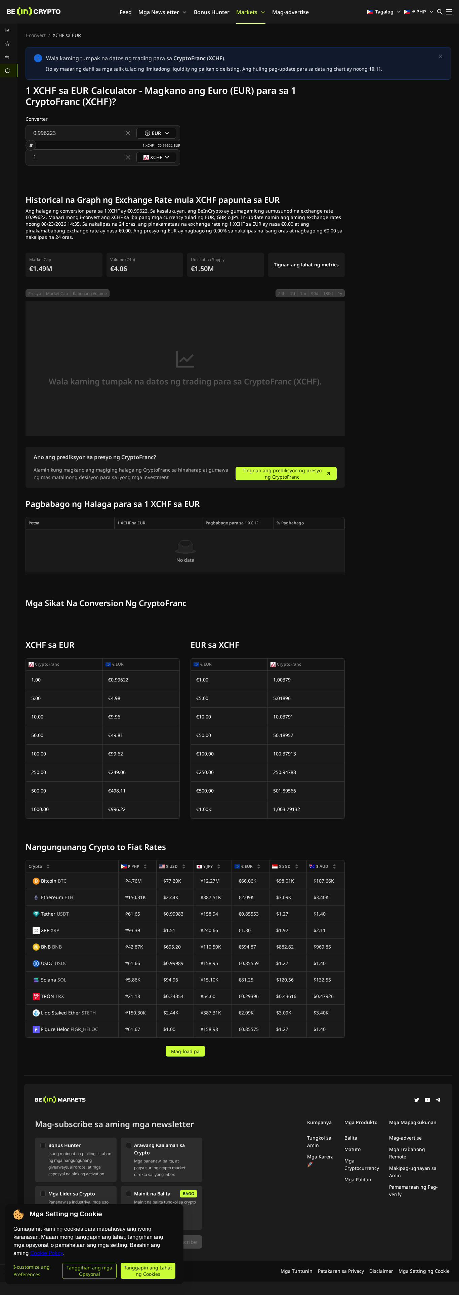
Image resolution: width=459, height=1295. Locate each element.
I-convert (36, 35)
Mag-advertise (290, 12)
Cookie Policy (46, 1253)
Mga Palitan (357, 1179)
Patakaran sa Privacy (341, 1271)
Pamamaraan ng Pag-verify (413, 1190)
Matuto (352, 1149)
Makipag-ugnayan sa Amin (412, 1172)
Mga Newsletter (158, 12)
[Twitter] (416, 1101)
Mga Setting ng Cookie (424, 1271)
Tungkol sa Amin (319, 1141)
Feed (126, 12)
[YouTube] (427, 1101)
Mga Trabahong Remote (407, 1153)
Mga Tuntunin (296, 1271)
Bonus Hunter (212, 12)
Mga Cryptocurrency (361, 1164)
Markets (246, 12)
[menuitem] (8, 30)
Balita (350, 1138)
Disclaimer (381, 1271)
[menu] (8, 50)
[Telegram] (438, 1101)
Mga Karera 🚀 (320, 1160)
